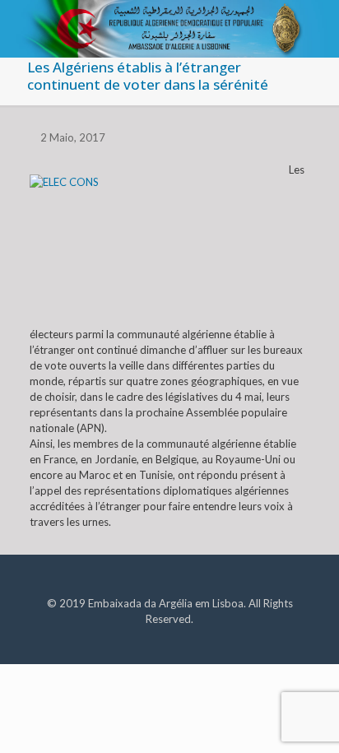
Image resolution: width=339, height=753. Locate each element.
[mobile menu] (317, 25)
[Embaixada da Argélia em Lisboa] (169, 20)
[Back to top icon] (305, 719)
